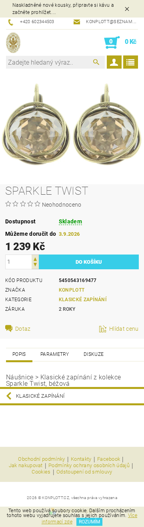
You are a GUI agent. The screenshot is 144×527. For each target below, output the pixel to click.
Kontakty (81, 459)
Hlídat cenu (124, 329)
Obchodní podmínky (41, 459)
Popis (19, 354)
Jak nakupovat (26, 465)
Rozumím (89, 522)
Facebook (108, 459)
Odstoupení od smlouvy (84, 472)
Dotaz (23, 329)
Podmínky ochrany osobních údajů (89, 465)
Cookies (41, 472)
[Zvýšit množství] (35, 258)
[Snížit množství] (35, 265)
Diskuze (94, 354)
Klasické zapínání (82, 299)
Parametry (54, 354)
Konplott (72, 290)
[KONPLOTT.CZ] (13, 42)
